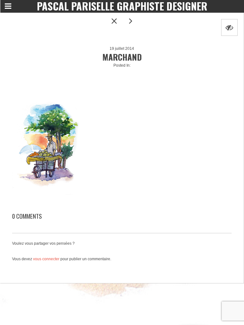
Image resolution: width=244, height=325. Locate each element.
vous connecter (46, 259)
